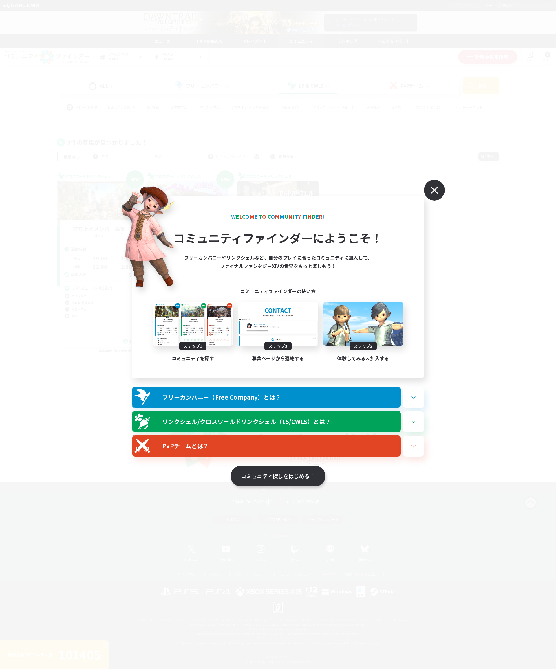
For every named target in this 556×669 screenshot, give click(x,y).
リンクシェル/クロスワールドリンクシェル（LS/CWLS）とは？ (246, 421)
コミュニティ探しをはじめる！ (278, 476)
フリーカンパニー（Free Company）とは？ (221, 397)
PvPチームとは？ (185, 446)
